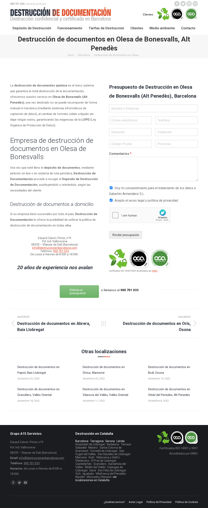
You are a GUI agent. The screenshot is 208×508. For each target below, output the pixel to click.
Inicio (71, 55)
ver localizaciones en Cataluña (96, 478)
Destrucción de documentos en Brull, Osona (169, 370)
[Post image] (11, 366)
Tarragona (97, 441)
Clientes (148, 14)
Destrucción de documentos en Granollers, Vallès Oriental (38, 392)
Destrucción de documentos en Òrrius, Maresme (104, 370)
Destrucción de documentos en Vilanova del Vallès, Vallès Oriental (105, 392)
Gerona (110, 441)
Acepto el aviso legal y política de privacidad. (147, 200)
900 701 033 (17, 3)
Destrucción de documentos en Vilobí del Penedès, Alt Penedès (169, 392)
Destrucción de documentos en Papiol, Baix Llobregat (38, 370)
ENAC (155, 271)
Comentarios (120, 154)
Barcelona (84, 55)
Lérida (121, 441)
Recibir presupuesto (125, 235)
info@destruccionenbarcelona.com (54, 247)
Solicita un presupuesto (78, 291)
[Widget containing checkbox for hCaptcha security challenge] (139, 215)
